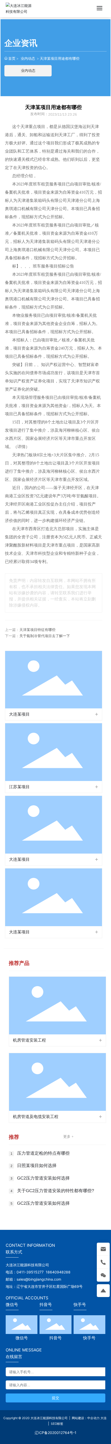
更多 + (68, 1137)
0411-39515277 (30, 1272)
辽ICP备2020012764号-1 (55, 1432)
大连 (103, 1418)
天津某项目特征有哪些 (37, 630)
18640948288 (58, 1272)
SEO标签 (56, 1424)
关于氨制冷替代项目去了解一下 (44, 636)
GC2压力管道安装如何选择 (43, 1178)
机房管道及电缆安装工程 (35, 1116)
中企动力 (93, 1418)
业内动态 (28, 58)
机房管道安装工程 (29, 1040)
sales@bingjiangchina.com (40, 1279)
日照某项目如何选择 (37, 1165)
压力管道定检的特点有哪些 (43, 1153)
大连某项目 (19, 714)
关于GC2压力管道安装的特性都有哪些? (55, 1190)
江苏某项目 (19, 787)
